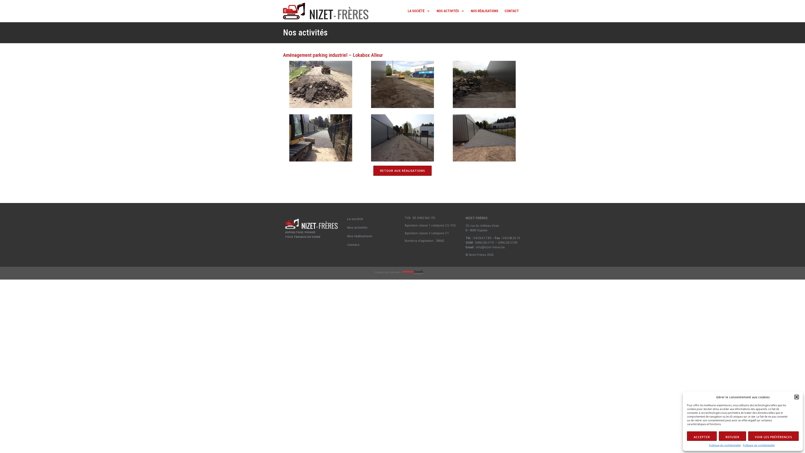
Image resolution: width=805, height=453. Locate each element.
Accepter (702, 437)
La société (416, 11)
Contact (512, 11)
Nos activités (448, 11)
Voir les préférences (773, 437)
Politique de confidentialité (725, 445)
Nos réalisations (484, 11)
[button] (797, 397)
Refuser (732, 437)
